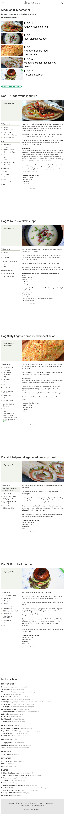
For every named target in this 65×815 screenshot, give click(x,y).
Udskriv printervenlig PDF (12, 17)
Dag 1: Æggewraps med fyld (19, 96)
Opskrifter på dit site (38, 805)
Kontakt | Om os (23, 803)
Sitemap (34, 803)
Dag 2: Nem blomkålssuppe (18, 221)
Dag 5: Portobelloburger (16, 564)
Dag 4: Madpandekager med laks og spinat (28, 457)
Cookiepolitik (25, 805)
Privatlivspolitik (49, 803)
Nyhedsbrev (11, 803)
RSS (41, 803)
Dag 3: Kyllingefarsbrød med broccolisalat (28, 336)
